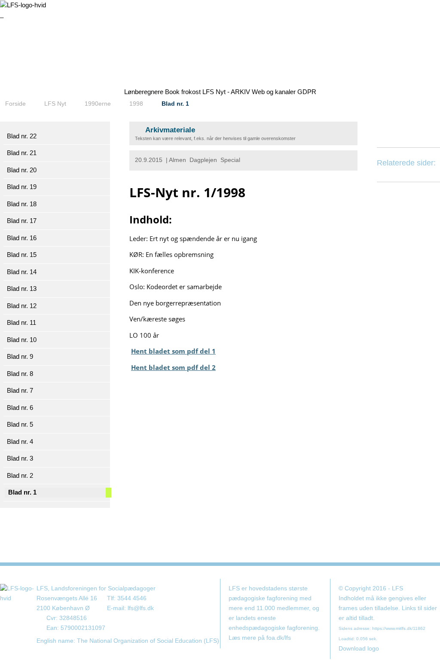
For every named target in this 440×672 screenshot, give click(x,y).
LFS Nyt (55, 103)
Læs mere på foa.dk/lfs (260, 638)
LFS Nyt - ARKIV (226, 91)
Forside (15, 103)
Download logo (359, 648)
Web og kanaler (274, 91)
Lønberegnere (143, 91)
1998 (136, 103)
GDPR (306, 91)
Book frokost (183, 91)
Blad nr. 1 (175, 103)
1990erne (98, 103)
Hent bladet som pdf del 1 (173, 351)
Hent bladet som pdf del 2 (173, 367)
